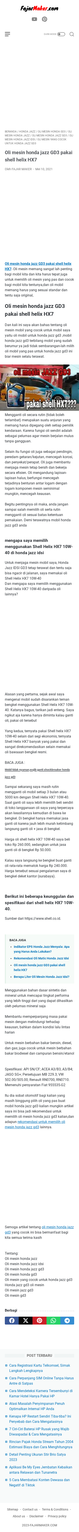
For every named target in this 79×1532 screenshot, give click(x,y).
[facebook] (12, 1321)
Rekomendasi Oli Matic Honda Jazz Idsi (41, 958)
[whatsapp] (53, 1321)
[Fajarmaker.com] (39, 8)
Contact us (30, 1509)
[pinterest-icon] (44, 19)
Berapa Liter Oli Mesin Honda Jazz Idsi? (41, 977)
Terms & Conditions (55, 1509)
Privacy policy (57, 1516)
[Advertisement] (39, 85)
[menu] (10, 34)
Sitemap (12, 1509)
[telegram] (67, 1321)
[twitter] (25, 1321)
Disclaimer (36, 1516)
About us (19, 1516)
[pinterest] (39, 1321)
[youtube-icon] (34, 19)
